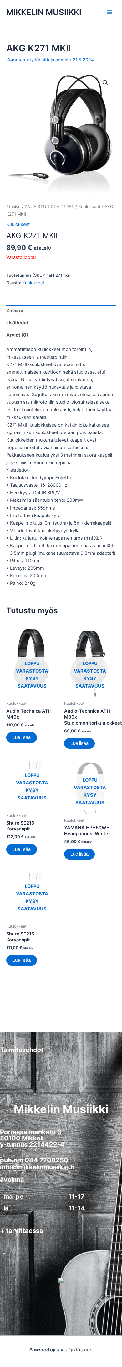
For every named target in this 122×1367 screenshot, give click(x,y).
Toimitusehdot (21, 1050)
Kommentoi (18, 60)
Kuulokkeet (89, 206)
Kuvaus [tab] (14, 311)
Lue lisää (22, 737)
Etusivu (13, 206)
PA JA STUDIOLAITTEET (49, 206)
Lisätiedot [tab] (17, 323)
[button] (105, 82)
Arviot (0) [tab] (17, 335)
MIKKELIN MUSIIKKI (43, 12)
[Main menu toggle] (109, 12)
